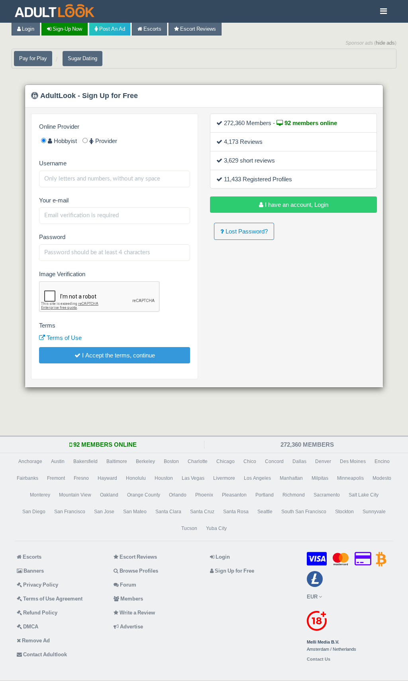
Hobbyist (64, 141)
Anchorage (30, 461)
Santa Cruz (202, 511)
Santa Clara (168, 511)
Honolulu (136, 478)
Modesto (382, 478)
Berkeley (145, 461)
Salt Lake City (364, 495)
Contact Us (318, 659)
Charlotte (198, 461)
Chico (249, 461)
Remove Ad (35, 640)
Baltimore (116, 461)
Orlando (177, 495)
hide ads (385, 42)
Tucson (189, 528)
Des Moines (353, 461)
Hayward (107, 478)
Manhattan (291, 478)
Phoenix (204, 495)
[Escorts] (56, 11)
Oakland (109, 495)
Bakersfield (85, 461)
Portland (264, 495)
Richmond (293, 495)
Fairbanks (27, 478)
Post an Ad (111, 28)
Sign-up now (66, 28)
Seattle (265, 511)
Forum (127, 584)
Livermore (224, 478)
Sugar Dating (82, 58)
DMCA (30, 626)
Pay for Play (33, 58)
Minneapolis (350, 478)
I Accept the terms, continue (117, 355)
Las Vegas (193, 478)
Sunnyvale (374, 511)
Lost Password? (246, 231)
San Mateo (135, 511)
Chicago (225, 461)
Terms (47, 325)
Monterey (40, 495)
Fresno (81, 478)
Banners (33, 570)
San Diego (33, 511)
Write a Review (136, 612)
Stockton (344, 511)
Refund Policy (39, 612)
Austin (58, 461)
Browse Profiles (138, 570)
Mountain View (75, 495)
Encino (382, 461)
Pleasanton (234, 495)
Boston (171, 461)
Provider (105, 141)
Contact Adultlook (44, 654)
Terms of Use (63, 338)
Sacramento (327, 495)
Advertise (131, 626)
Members (131, 598)
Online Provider (59, 127)
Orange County (143, 495)
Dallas (299, 461)
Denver (323, 461)
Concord (274, 461)
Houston (164, 478)
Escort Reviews (197, 28)
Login (27, 28)
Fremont (56, 478)
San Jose (104, 511)
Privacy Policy (40, 584)
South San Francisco (303, 511)
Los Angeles (257, 478)
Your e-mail (54, 200)
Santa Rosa (236, 511)
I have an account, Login (295, 205)
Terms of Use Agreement (52, 598)
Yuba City (216, 528)
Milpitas (320, 478)
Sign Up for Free (234, 570)
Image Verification (62, 274)
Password (52, 237)
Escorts (151, 28)
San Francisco (69, 511)
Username (53, 163)
